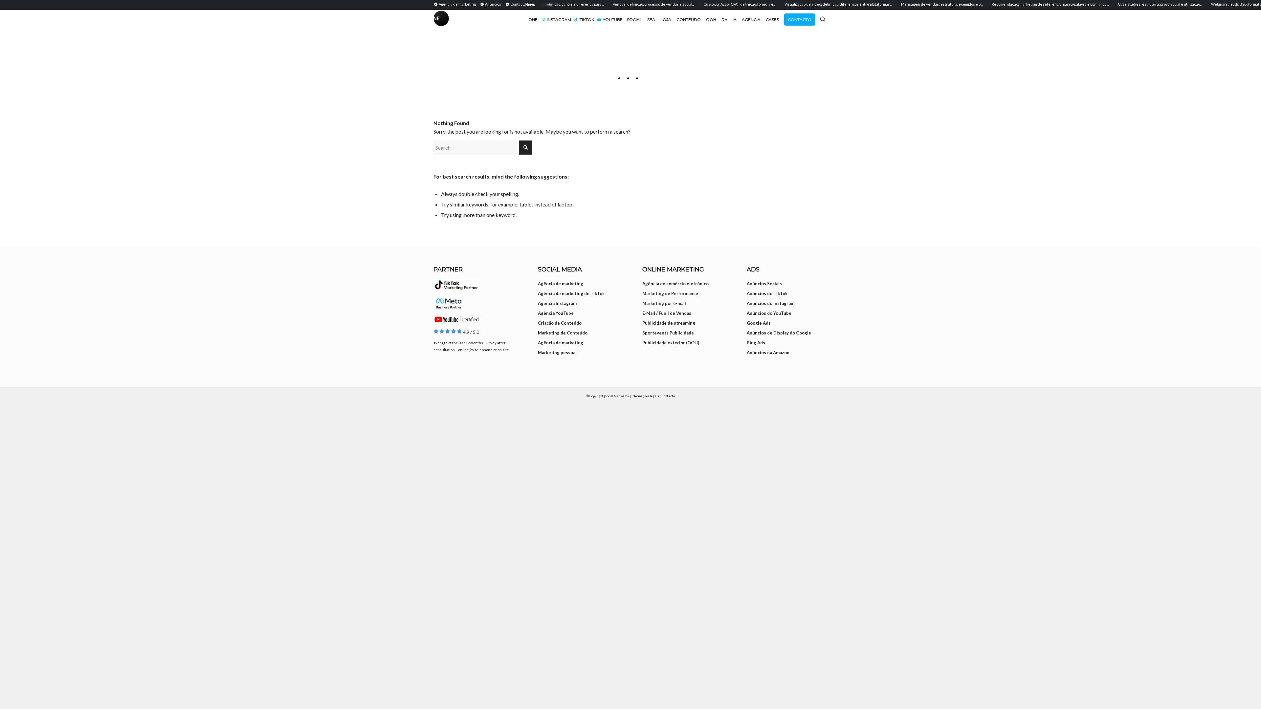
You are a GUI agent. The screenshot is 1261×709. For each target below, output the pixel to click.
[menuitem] (455, 4)
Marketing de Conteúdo (562, 332)
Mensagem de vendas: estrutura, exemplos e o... (926, 4)
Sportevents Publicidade (668, 332)
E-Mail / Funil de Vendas (666, 313)
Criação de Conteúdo (560, 323)
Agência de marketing (560, 283)
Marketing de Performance (670, 293)
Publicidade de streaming (668, 323)
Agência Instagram (557, 303)
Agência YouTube (556, 313)
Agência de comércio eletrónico (675, 283)
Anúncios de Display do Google (779, 332)
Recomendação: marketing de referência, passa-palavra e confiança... (1035, 4)
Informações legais (645, 396)
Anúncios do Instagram (770, 303)
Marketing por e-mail (664, 303)
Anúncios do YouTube (769, 313)
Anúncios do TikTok (767, 293)
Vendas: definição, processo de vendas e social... (638, 4)
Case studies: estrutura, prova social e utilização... (1145, 4)
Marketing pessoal (557, 352)
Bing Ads (756, 342)
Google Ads (759, 323)
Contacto (668, 396)
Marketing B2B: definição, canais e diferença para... (545, 4)
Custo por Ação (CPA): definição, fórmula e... (724, 4)
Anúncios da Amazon (768, 352)
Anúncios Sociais (764, 283)
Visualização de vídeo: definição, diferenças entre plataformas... (823, 4)
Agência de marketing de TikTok (571, 293)
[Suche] (823, 19)
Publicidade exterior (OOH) (670, 342)
